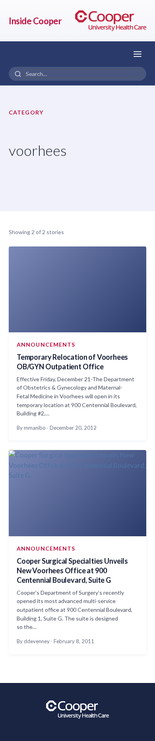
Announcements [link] (46, 344)
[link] (110, 20)
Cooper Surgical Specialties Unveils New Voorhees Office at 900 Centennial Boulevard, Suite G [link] (72, 571)
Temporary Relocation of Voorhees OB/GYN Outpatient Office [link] (72, 362)
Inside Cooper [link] (35, 21)
